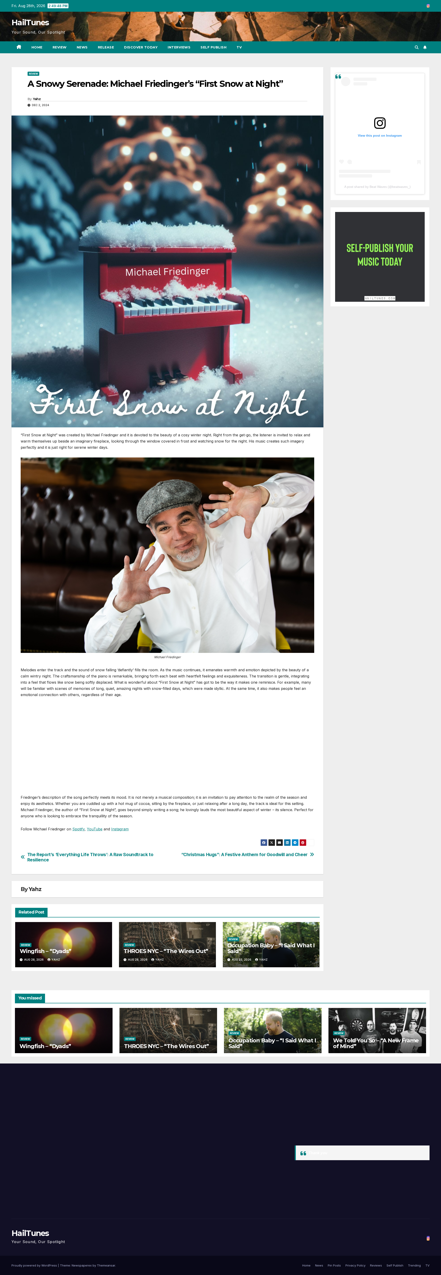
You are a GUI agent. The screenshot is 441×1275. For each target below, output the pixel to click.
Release (106, 47)
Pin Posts (334, 1265)
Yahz (37, 99)
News (82, 47)
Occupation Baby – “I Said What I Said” (271, 948)
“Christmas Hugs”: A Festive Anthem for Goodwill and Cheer (244, 854)
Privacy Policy (355, 1265)
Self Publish (213, 47)
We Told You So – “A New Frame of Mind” (376, 1043)
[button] (416, 47)
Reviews (376, 1265)
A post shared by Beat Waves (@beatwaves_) (377, 187)
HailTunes (30, 22)
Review (60, 47)
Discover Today (141, 47)
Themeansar (106, 1265)
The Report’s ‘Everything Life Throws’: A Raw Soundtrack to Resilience (90, 857)
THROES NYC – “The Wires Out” (166, 951)
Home (36, 47)
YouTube (94, 829)
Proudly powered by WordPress (34, 1265)
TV (239, 47)
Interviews (179, 47)
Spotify (78, 829)
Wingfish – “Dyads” (45, 951)
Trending (414, 1265)
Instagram (120, 829)
